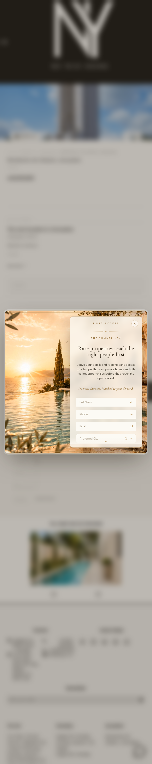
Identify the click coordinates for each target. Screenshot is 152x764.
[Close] (134, 323)
